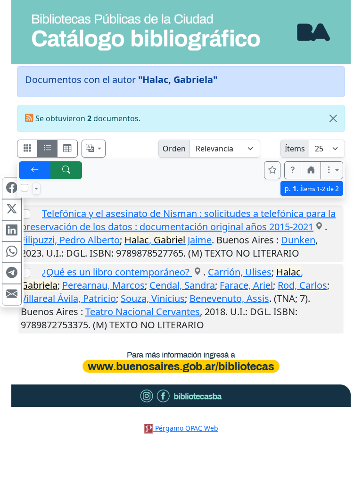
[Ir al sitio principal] (181, 32)
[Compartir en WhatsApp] (12, 252)
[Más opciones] (332, 170)
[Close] (333, 118)
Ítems (295, 148)
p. (312, 188)
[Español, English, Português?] (94, 149)
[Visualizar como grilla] (67, 149)
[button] (292, 170)
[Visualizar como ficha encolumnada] (47, 149)
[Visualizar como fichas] (27, 149)
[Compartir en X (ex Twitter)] (12, 210)
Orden (174, 148)
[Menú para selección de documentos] (36, 189)
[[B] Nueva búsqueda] (66, 170)
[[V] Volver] (35, 170)
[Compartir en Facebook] (12, 189)
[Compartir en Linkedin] (12, 231)
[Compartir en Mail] (12, 295)
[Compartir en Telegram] (12, 273)
